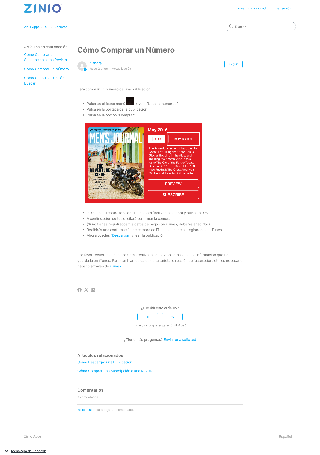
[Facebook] (79, 290)
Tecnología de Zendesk (28, 451)
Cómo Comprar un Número (46, 69)
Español (286, 437)
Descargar (120, 235)
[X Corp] (86, 290)
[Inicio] (43, 8)
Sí (147, 316)
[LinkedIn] (93, 290)
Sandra (96, 63)
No (172, 316)
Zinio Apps (32, 27)
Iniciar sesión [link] (281, 8)
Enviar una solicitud (251, 8)
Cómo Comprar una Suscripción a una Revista (45, 57)
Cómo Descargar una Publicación (104, 362)
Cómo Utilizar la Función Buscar (44, 80)
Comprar (60, 27)
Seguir (233, 64)
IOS (47, 27)
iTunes (115, 266)
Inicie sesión (86, 410)
